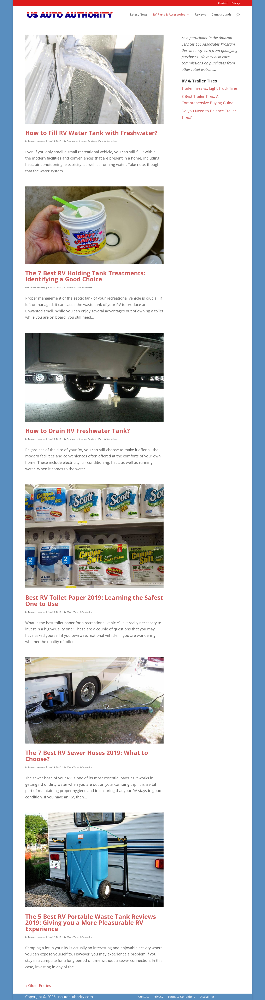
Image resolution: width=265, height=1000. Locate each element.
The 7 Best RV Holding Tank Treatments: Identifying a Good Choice (85, 276)
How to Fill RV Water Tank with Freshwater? (91, 133)
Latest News (138, 14)
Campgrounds (221, 14)
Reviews (200, 14)
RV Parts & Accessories (169, 14)
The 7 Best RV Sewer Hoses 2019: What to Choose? (86, 755)
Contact (223, 3)
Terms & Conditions (181, 997)
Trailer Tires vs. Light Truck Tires (210, 88)
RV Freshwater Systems (75, 141)
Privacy (235, 3)
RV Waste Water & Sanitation (102, 141)
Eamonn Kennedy (36, 141)
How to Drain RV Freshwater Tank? (77, 431)
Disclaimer (207, 997)
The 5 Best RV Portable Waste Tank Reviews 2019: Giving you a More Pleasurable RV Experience (90, 922)
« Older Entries (38, 985)
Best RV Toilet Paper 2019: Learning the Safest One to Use (94, 600)
